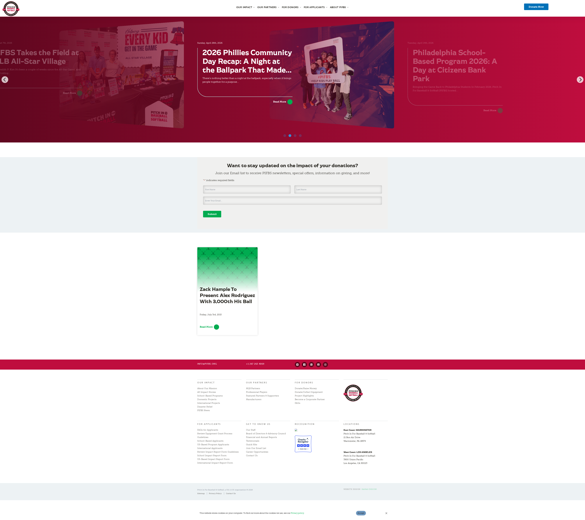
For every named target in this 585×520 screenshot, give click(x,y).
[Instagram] (325, 364)
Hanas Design (369, 489)
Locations (352, 424)
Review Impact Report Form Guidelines (218, 452)
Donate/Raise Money (306, 388)
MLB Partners (253, 388)
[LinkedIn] (311, 364)
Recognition (305, 424)
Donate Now (536, 6)
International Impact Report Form (215, 463)
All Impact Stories (206, 392)
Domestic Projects (206, 399)
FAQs (297, 403)
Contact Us (252, 455)
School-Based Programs (210, 395)
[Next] (580, 79)
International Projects (208, 403)
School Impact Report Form (212, 455)
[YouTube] (318, 364)
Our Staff (250, 430)
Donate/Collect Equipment (309, 392)
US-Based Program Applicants (213, 444)
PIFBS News (203, 410)
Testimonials (252, 441)
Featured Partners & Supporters (262, 395)
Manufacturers (253, 399)
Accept (361, 513)
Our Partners (256, 382)
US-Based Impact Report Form (213, 459)
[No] (386, 513)
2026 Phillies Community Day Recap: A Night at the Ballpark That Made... (247, 61)
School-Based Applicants (210, 441)
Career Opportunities (257, 452)
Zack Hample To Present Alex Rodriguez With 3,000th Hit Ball (227, 295)
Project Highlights (304, 395)
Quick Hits (251, 444)
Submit (212, 214)
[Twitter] (297, 364)
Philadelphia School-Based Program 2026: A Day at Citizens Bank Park (455, 65)
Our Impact (206, 382)
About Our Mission (207, 388)
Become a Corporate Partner (310, 399)
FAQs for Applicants (207, 430)
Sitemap (201, 493)
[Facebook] (304, 364)
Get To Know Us (258, 424)
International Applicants (210, 448)
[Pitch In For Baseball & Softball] (11, 8)
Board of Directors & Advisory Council (266, 433)
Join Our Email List (256, 448)
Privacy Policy (215, 493)
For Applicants (209, 424)
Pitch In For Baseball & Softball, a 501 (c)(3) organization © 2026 (225, 490)
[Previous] (5, 79)
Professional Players (256, 392)
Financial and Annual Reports (261, 437)
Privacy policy (297, 513)
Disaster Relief (204, 406)
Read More (69, 93)
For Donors (304, 382)
